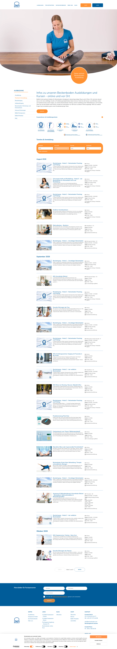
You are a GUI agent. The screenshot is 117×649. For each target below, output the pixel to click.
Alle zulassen (98, 636)
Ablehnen (99, 643)
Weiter (79, 569)
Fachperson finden (33, 616)
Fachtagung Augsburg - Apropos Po (48, 623)
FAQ (16, 118)
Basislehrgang (18, 100)
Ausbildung (40, 5)
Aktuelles (58, 614)
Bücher (72, 616)
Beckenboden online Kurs (47, 627)
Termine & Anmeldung (21, 98)
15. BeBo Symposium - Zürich (47, 619)
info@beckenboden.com (91, 621)
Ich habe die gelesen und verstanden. (63, 597)
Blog (76, 5)
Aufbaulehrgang (19, 103)
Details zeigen (73, 646)
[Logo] (17, 5)
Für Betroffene (49, 5)
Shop (85, 5)
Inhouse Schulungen (20, 110)
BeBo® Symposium (20, 113)
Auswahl (56, 145)
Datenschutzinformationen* (60, 597)
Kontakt (42, 111)
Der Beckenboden (61, 5)
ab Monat (88, 145)
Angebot (40, 145)
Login (97, 5)
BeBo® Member (19, 116)
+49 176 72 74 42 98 (92, 618)
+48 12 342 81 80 (91, 628)
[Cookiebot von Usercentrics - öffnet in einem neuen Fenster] (16, 647)
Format (72, 145)
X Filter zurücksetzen (42, 151)
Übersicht (73, 614)
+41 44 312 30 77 (91, 616)
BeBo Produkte (75, 619)
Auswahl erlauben (98, 640)
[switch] (43, 647)
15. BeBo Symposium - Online (47, 615)
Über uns (70, 5)
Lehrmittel (73, 621)
